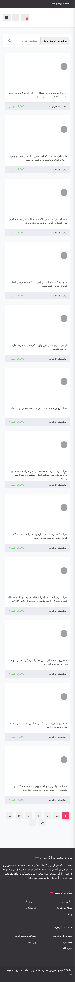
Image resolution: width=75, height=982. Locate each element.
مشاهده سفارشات (25, 935)
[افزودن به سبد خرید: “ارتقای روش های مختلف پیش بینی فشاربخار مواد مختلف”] (64, 381)
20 (42, 822)
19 (9, 815)
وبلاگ (69, 913)
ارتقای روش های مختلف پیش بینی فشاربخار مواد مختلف (39, 408)
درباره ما (31, 901)
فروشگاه (31, 907)
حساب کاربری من (62, 935)
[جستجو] (10, 40)
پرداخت (32, 941)
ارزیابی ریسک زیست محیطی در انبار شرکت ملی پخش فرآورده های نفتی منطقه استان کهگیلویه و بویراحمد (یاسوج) (39, 475)
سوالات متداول (64, 907)
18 (19, 815)
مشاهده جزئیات (57, 106)
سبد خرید (67, 941)
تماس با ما (66, 901)
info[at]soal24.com (60, 4)
